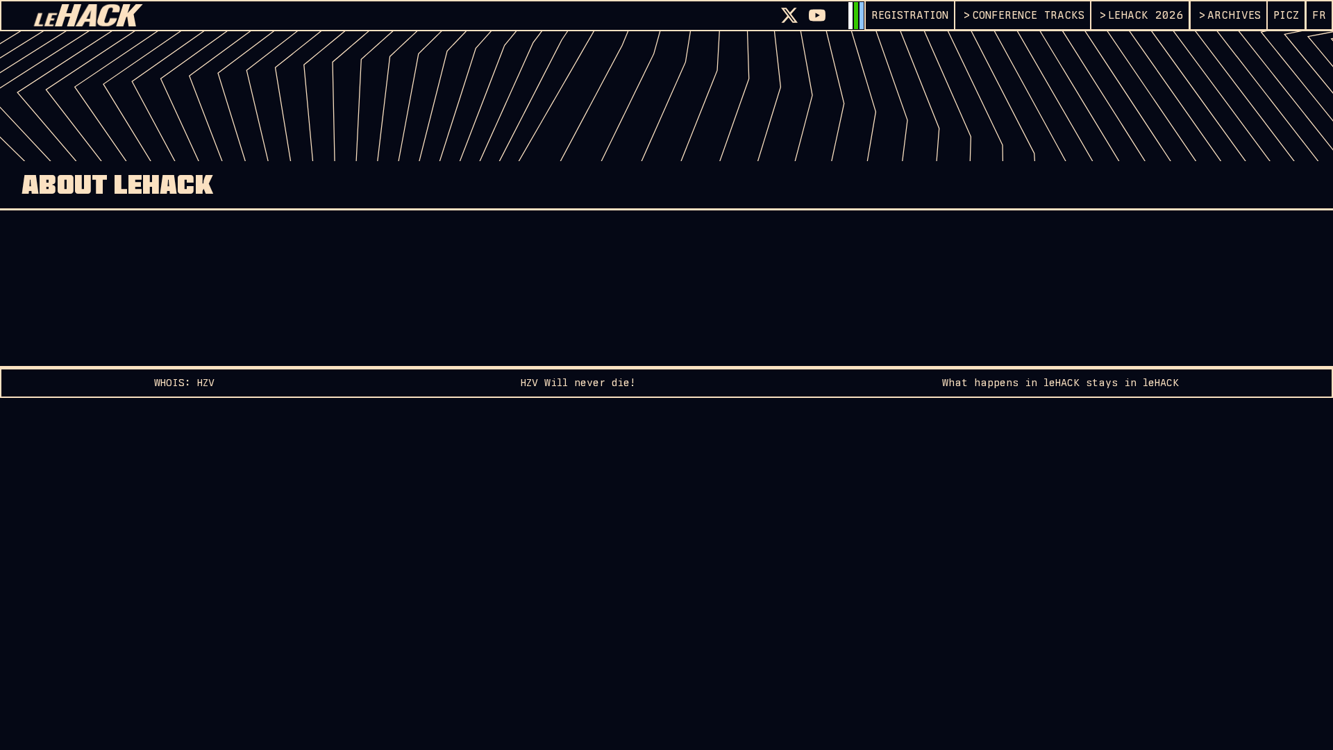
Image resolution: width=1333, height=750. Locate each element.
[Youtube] (817, 15)
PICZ (1286, 15)
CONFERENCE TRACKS (1028, 15)
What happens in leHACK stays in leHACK (1060, 382)
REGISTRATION (909, 15)
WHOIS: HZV (184, 382)
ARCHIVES (1234, 15)
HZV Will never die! (578, 382)
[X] (789, 15)
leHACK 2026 (1145, 15)
